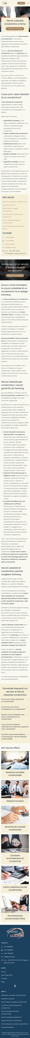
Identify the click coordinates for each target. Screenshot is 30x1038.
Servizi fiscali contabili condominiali (14, 1002)
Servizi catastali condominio (11, 1017)
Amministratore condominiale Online (14, 1024)
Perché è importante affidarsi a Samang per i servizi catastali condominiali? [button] (13, 736)
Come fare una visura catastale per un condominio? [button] (13, 708)
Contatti (21, 3)
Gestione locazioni (9, 205)
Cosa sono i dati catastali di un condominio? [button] (12, 700)
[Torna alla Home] (4, 3)
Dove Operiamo (7, 975)
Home (3, 972)
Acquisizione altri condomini (11, 1020)
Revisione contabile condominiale (14, 202)
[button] (28, 3)
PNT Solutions (15, 1036)
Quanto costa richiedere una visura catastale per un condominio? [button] (12, 717)
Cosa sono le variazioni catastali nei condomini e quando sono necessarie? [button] (14, 726)
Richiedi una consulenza (15, 29)
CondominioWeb (7, 1027)
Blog (3, 982)
